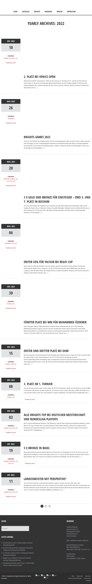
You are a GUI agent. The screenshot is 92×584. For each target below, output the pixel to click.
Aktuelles (26, 11)
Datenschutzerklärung (75, 578)
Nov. (9, 101)
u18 (14, 181)
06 (11, 232)
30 (11, 293)
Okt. (9, 286)
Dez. (9, 41)
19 (11, 450)
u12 (17, 179)
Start (15, 11)
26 (11, 108)
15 (11, 353)
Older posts (85, 505)
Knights (37, 11)
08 (11, 386)
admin (14, 63)
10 (11, 47)
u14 (8, 181)
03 (11, 417)
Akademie (48, 11)
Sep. (9, 444)
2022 (13, 41)
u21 (16, 58)
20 (11, 168)
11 (11, 481)
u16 (11, 181)
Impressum (71, 11)
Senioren (12, 58)
